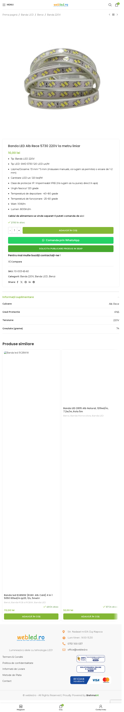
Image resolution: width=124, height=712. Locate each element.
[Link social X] (21, 282)
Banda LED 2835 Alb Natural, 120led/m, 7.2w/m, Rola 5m (85, 597)
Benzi (40, 14)
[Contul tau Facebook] (17, 282)
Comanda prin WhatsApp (62, 240)
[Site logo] (61, 4)
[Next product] (117, 15)
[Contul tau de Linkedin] (30, 282)
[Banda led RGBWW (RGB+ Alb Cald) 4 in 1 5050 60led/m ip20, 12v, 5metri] (31, 471)
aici (82, 215)
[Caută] (110, 5)
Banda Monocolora (80, 602)
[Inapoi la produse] (113, 15)
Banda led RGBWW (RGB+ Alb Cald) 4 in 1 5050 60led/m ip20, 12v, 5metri (28, 597)
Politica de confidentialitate (17, 663)
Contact (6, 681)
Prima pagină (9, 14)
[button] (31, 616)
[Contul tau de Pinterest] (26, 282)
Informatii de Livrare (13, 669)
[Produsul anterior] (109, 15)
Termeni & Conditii (12, 656)
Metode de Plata (11, 675)
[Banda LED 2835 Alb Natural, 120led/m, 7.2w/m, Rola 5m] (90, 471)
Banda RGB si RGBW (22, 602)
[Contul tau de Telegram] (34, 282)
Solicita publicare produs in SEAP (61, 248)
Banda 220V (54, 14)
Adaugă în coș (68, 230)
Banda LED (27, 14)
